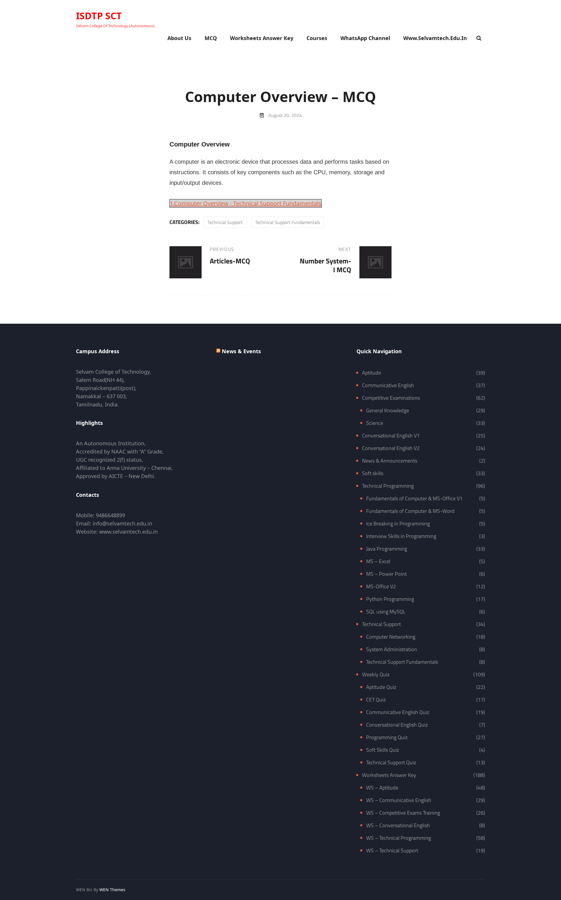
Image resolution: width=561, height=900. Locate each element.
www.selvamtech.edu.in (435, 38)
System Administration (391, 649)
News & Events (241, 351)
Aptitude (371, 373)
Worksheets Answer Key (261, 38)
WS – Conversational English (398, 825)
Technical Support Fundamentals (287, 222)
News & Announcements (389, 461)
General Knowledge (387, 410)
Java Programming (386, 549)
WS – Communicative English (398, 800)
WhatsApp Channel (365, 38)
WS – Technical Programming (398, 838)
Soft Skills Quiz (382, 750)
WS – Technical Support (392, 850)
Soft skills (372, 473)
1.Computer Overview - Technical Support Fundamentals (245, 203)
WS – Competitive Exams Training (403, 813)
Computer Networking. (391, 637)
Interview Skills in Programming (401, 536)
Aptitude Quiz (381, 687)
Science (374, 423)
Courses (317, 38)
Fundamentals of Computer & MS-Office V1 (414, 498)
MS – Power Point (386, 574)
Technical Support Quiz (391, 762)
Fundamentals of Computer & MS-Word (410, 511)
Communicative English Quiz (397, 712)
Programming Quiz (387, 737)
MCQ (211, 38)
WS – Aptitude (382, 788)
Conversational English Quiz (397, 725)
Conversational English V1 (391, 435)
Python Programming (390, 599)
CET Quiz (376, 700)
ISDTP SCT (99, 15)
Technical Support (225, 222)
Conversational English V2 (391, 448)
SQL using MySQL (386, 611)
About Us (179, 38)
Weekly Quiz (375, 674)
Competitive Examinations (391, 398)
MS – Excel (378, 561)
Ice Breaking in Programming (398, 523)
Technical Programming (388, 486)
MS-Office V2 (381, 586)
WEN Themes (112, 889)
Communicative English (388, 385)
